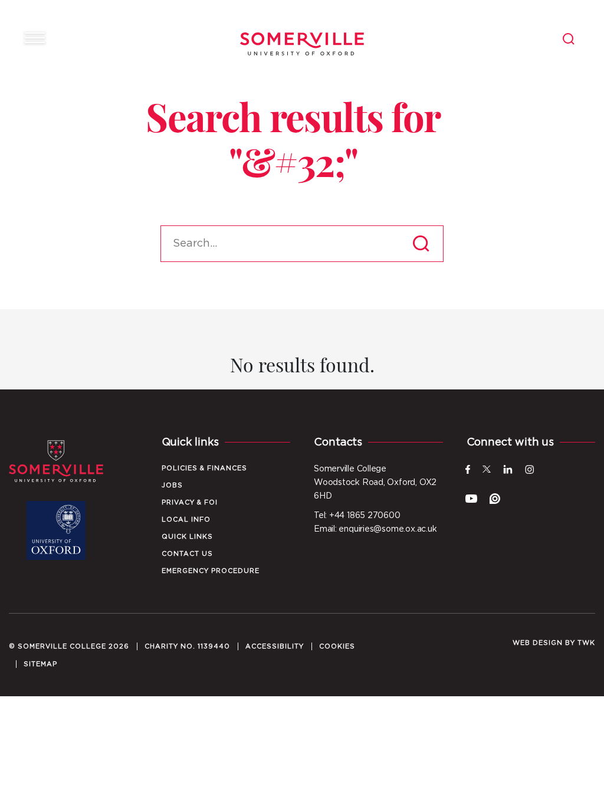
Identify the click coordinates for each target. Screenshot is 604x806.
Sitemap (40, 664)
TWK (586, 643)
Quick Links (187, 536)
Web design (538, 643)
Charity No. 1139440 (187, 646)
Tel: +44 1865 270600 (357, 516)
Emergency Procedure (211, 571)
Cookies (337, 646)
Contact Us (187, 554)
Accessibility (274, 646)
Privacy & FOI (190, 502)
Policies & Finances (204, 468)
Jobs (172, 485)
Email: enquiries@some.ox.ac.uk (375, 529)
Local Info (186, 519)
